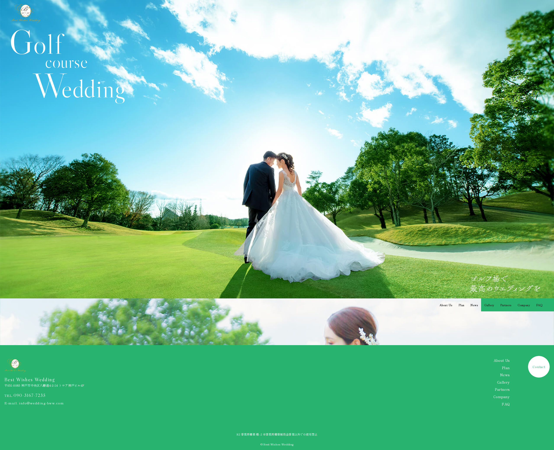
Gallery (489, 305)
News (474, 305)
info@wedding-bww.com (41, 403)
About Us (446, 305)
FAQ (539, 305)
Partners (506, 305)
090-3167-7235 (30, 395)
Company (524, 305)
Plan (461, 305)
